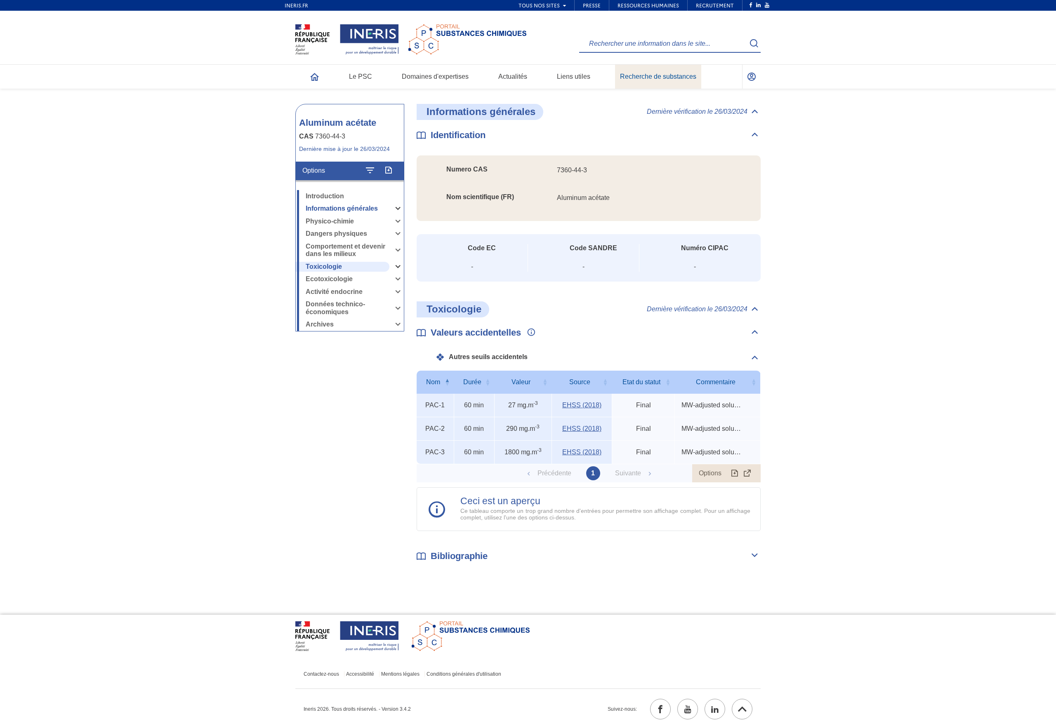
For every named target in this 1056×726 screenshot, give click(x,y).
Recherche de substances (658, 76)
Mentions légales (400, 674)
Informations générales (342, 208)
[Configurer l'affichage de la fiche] (370, 171)
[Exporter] (388, 171)
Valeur (521, 381)
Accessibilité (360, 674)
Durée (472, 381)
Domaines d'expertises (435, 76)
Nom (433, 381)
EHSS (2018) (581, 405)
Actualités (512, 76)
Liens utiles (573, 76)
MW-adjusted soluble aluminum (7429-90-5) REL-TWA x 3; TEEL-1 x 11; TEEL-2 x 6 (712, 405)
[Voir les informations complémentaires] (529, 332)
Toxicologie (324, 266)
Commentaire (715, 381)
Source (579, 381)
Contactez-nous (321, 674)
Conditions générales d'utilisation (464, 674)
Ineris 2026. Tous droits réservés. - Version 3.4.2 (357, 709)
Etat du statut (641, 381)
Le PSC (360, 76)
